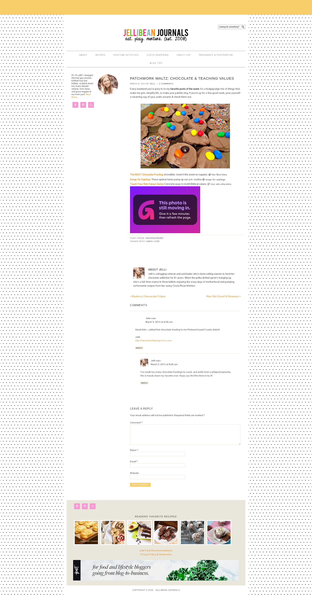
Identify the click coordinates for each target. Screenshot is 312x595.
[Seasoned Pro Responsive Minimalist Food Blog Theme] (156, 579)
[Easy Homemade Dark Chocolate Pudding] (219, 532)
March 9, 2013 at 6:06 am (159, 321)
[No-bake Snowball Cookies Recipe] (192, 532)
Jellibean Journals (96, 31)
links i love (153, 241)
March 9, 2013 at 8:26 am (164, 364)
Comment (136, 422)
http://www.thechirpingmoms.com (153, 340)
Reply (139, 348)
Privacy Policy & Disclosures (156, 554)
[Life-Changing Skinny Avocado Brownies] (139, 532)
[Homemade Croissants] (86, 532)
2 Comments (166, 83)
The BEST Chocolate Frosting (146, 174)
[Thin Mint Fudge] (166, 532)
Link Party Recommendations (156, 550)
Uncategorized (154, 238)
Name (134, 450)
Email (134, 461)
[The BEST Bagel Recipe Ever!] (112, 532)
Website (134, 473)
